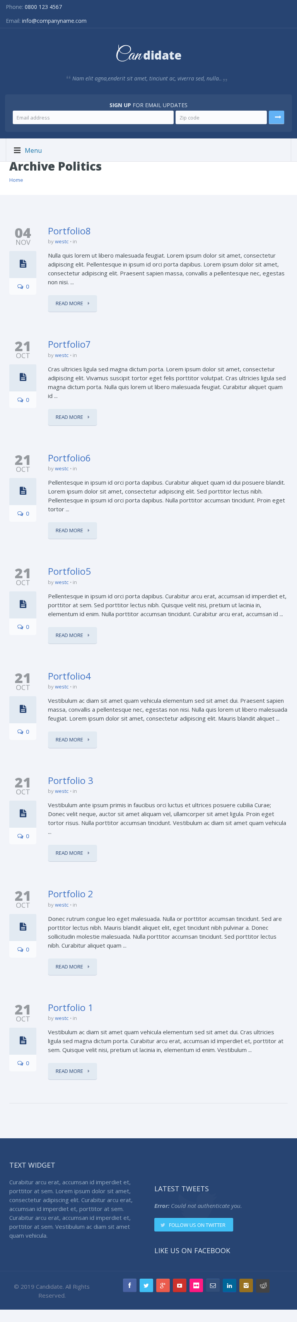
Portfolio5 (69, 571)
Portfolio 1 (70, 1007)
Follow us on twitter (197, 1224)
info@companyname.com (54, 20)
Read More (70, 303)
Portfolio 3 (70, 780)
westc (61, 241)
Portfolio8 (69, 230)
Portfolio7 (69, 344)
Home (16, 179)
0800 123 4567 (43, 6)
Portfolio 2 (70, 893)
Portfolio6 (69, 457)
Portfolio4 (69, 676)
